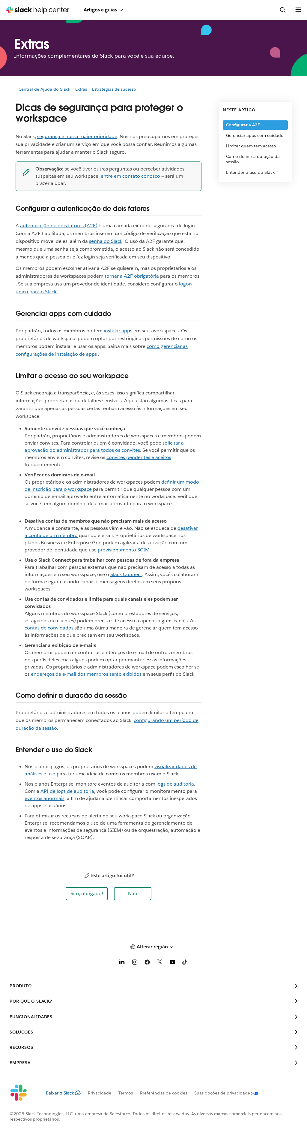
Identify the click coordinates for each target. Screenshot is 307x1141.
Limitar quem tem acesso (251, 146)
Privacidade (99, 1093)
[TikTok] (185, 963)
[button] (87, 893)
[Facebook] (147, 963)
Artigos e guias (100, 10)
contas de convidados (49, 628)
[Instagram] (134, 963)
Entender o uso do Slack (250, 172)
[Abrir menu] (298, 10)
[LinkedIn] (122, 963)
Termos (125, 1093)
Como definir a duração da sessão (253, 159)
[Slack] (23, 1093)
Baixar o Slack (60, 1093)
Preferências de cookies (163, 1093)
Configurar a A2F (243, 125)
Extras (81, 89)
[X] (159, 963)
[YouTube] (172, 963)
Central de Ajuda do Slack (44, 89)
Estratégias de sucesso (114, 89)
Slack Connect (126, 574)
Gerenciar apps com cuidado (255, 135)
